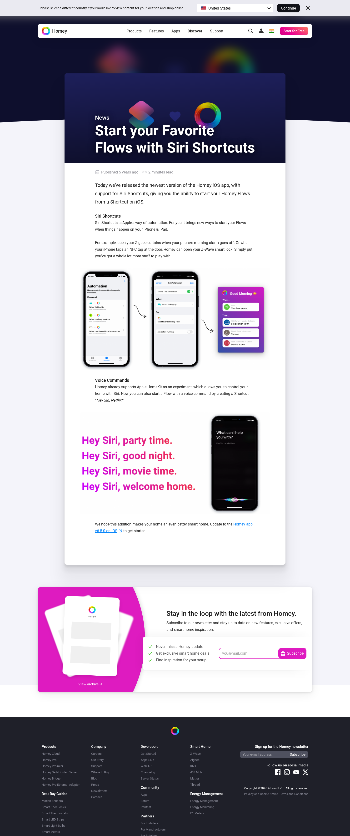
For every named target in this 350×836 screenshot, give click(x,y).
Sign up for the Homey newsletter (281, 746)
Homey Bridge (51, 778)
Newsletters (99, 791)
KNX (193, 766)
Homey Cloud (51, 753)
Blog (94, 778)
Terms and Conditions (294, 794)
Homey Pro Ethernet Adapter (61, 784)
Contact (96, 797)
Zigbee (195, 760)
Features (156, 31)
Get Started (148, 753)
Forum (145, 801)
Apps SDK (147, 760)
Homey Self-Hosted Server (59, 772)
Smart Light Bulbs (53, 825)
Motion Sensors (52, 801)
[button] (235, 8)
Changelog (148, 772)
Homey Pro (49, 760)
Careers (96, 753)
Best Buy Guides (54, 794)
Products (134, 31)
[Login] (261, 31)
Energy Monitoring (202, 807)
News (102, 117)
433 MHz (196, 772)
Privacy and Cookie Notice (261, 794)
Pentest (146, 807)
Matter (194, 778)
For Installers (149, 823)
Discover (195, 31)
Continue (288, 8)
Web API (146, 766)
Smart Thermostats (55, 813)
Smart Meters (51, 832)
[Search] (250, 31)
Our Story (97, 760)
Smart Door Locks (54, 807)
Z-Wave (195, 753)
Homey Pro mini (52, 766)
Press (95, 784)
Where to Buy (100, 772)
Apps (175, 31)
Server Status (150, 778)
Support (216, 31)
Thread (195, 784)
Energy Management (204, 801)
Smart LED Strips (53, 819)
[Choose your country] (271, 31)
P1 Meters (197, 813)
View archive (89, 684)
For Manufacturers (153, 829)
